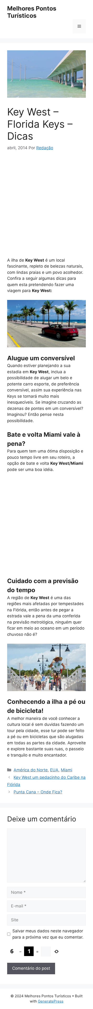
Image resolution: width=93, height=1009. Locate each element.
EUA (54, 770)
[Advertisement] (46, 206)
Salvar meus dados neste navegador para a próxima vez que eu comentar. (47, 934)
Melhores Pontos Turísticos (31, 12)
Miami (66, 770)
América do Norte (31, 770)
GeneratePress (50, 1001)
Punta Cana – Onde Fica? (38, 792)
